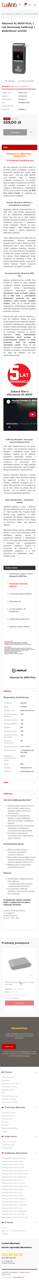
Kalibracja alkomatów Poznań (13, 1168)
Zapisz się (9, 1046)
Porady (4, 1131)
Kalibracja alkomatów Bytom (13, 1180)
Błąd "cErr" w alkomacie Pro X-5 (14, 1231)
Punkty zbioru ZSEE (9, 1102)
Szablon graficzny (12, 1277)
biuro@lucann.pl (9, 1258)
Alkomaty (10, 14)
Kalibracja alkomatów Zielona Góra (15, 1171)
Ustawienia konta (8, 1145)
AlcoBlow (5, 1125)
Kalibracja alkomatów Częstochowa (15, 1186)
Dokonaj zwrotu (8, 1077)
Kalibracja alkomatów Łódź (12, 1192)
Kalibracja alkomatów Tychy (12, 1208)
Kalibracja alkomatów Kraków (13, 1189)
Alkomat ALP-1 (7, 1119)
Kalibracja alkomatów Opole (12, 1196)
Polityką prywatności (23, 1056)
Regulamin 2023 (8, 1090)
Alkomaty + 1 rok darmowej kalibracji (26, 14)
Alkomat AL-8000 (8, 1113)
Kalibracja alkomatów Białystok (13, 1158)
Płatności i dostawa (9, 1099)
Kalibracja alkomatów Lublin (12, 1161)
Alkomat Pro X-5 (8, 1116)
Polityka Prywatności (10, 1096)
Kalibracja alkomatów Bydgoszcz (14, 1177)
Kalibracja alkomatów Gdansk (13, 1164)
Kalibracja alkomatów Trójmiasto (14, 1205)
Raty (3, 1093)
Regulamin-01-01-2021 (10, 1084)
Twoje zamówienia (9, 1142)
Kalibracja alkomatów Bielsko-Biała (15, 1174)
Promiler (21, 109)
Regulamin (25, 1051)
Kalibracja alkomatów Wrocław (13, 1214)
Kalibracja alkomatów (10, 1128)
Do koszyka (19, 1003)
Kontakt (5, 1234)
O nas (4, 1228)
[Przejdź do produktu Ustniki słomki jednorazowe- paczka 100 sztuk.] (19, 964)
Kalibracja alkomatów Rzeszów (13, 1199)
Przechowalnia (7, 1148)
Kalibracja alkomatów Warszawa (14, 1211)
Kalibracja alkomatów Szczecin (13, 1202)
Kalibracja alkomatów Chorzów (13, 1183)
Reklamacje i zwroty (9, 1087)
